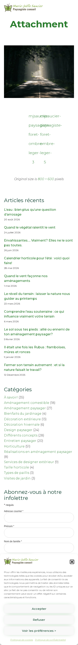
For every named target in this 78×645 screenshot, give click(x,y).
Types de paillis (16, 473)
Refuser (39, 620)
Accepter (39, 609)
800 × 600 (46, 179)
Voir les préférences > (39, 631)
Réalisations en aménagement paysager (38, 452)
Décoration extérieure (22, 419)
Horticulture (14, 446)
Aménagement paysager (25, 408)
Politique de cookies (21, 639)
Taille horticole (16, 467)
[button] (72, 562)
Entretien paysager (20, 441)
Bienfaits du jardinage (22, 413)
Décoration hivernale (22, 424)
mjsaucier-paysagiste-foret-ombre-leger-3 (33, 117)
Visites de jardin (17, 478)
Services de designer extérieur (29, 462)
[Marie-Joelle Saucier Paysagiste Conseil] (23, 7)
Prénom (9, 526)
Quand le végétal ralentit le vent (29, 227)
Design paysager (18, 430)
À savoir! (11, 397)
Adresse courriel (13, 511)
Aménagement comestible (26, 403)
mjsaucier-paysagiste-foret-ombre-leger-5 (44, 117)
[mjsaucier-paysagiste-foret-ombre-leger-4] (39, 97)
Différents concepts (20, 435)
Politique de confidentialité (50, 639)
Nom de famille (13, 541)
